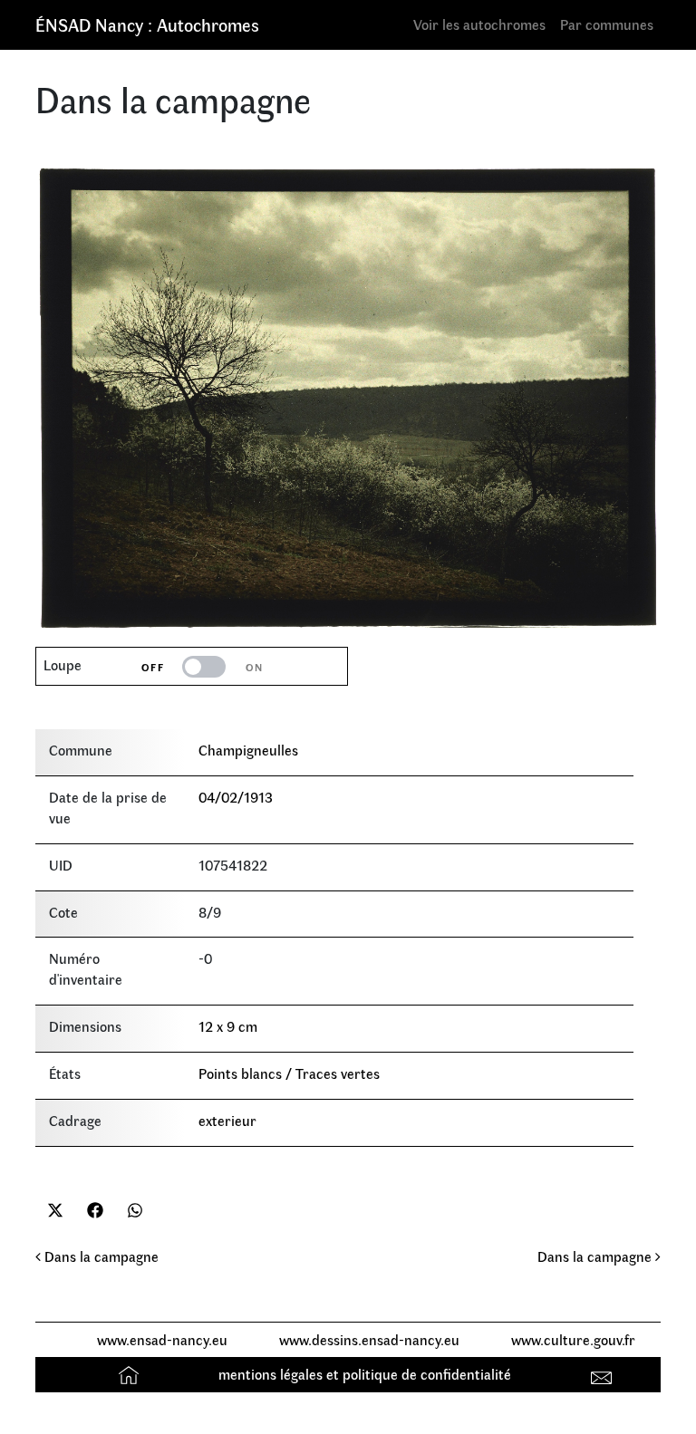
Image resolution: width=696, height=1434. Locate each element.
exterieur (227, 1120)
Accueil (131, 1373)
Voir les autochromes (479, 24)
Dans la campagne (100, 1256)
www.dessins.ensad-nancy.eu (369, 1339)
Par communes (606, 24)
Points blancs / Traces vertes (289, 1073)
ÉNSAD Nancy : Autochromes (147, 24)
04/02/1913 (235, 796)
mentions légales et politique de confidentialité (364, 1373)
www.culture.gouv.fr (573, 1339)
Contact (604, 1373)
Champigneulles (248, 749)
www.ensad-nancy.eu (162, 1339)
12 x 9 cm (227, 1025)
